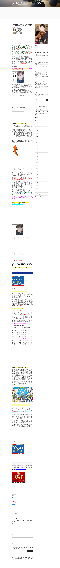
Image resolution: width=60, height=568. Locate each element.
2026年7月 (36, 122)
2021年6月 (36, 165)
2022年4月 (36, 154)
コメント (13, 523)
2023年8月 (36, 142)
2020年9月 (36, 179)
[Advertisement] (30, 13)
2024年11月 (36, 127)
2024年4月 (36, 131)
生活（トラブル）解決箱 (38, 196)
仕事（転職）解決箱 (15, 513)
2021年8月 (36, 162)
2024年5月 (36, 130)
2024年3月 (36, 133)
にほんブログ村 (14, 502)
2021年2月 (36, 171)
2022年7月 (36, 150)
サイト (13, 543)
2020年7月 (36, 182)
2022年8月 (36, 148)
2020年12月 (36, 174)
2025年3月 (36, 125)
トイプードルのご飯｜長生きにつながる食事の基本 (41, 104)
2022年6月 (36, 151)
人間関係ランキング (14, 495)
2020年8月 (36, 180)
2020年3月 (36, 185)
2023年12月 (36, 136)
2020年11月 (36, 176)
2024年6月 (36, 128)
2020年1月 (36, 188)
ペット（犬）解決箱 (37, 193)
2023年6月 (36, 145)
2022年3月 (36, 156)
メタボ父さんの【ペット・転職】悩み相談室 (26, 3)
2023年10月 (36, 139)
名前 (12, 534)
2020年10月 (36, 177)
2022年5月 (36, 153)
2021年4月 (36, 168)
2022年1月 (36, 159)
